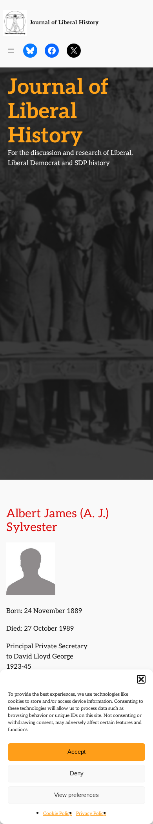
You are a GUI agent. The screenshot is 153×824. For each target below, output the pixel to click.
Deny (77, 773)
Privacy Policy (91, 814)
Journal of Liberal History (64, 22)
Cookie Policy (57, 814)
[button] (141, 679)
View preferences (76, 794)
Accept (76, 751)
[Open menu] (11, 50)
